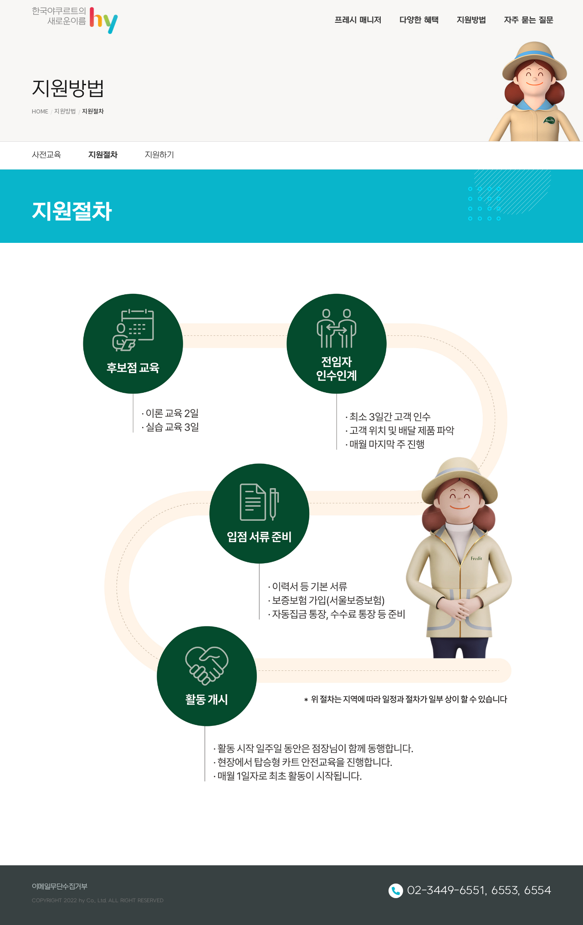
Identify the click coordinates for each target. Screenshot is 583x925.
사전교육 (46, 155)
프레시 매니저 (358, 20)
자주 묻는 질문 (528, 20)
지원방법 (471, 20)
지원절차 (103, 155)
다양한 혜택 (419, 20)
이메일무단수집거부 (59, 887)
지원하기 (159, 155)
